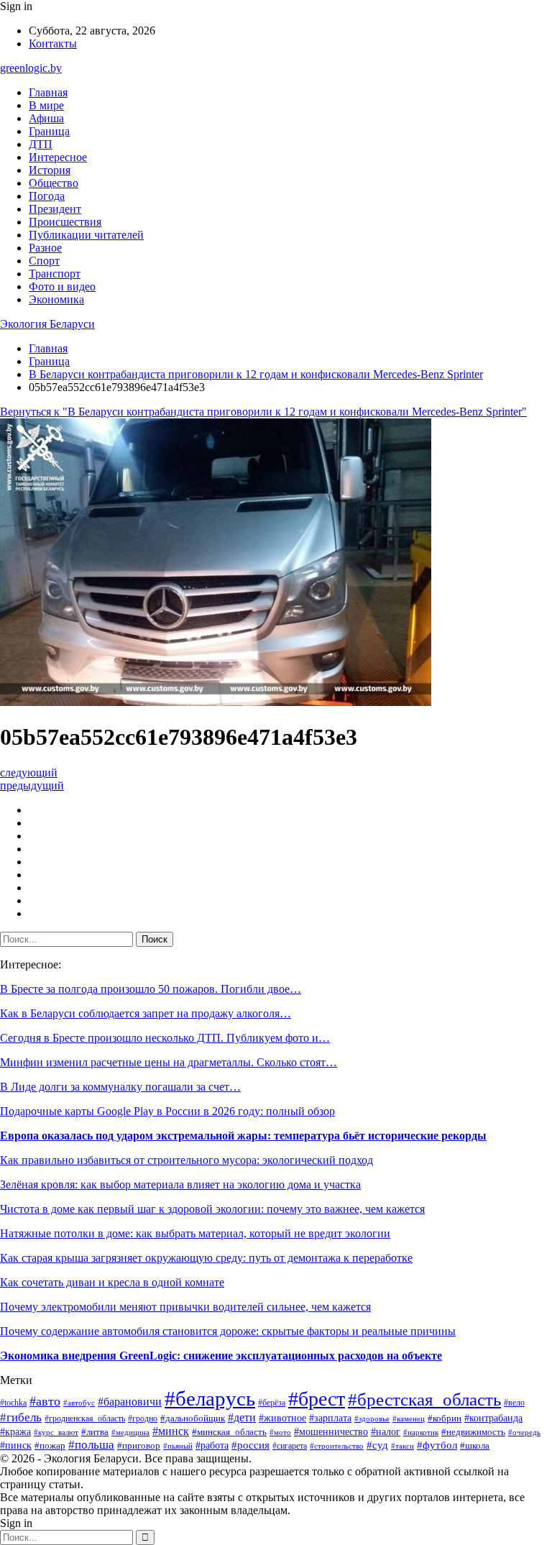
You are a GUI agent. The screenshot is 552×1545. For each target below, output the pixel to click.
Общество (53, 183)
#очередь (524, 1432)
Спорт (44, 261)
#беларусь (210, 1398)
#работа (212, 1445)
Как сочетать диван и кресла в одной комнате (112, 1282)
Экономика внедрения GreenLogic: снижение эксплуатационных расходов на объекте (221, 1355)
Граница (49, 131)
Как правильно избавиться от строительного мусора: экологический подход (186, 1160)
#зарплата (330, 1417)
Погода (47, 196)
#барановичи (130, 1401)
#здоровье (372, 1418)
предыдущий (32, 785)
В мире (46, 105)
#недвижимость (473, 1431)
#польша (91, 1445)
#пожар (49, 1445)
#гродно (142, 1418)
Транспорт (54, 273)
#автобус (79, 1402)
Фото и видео (62, 286)
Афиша (46, 118)
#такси (402, 1445)
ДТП (40, 144)
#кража (15, 1431)
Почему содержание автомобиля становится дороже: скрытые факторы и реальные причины (228, 1331)
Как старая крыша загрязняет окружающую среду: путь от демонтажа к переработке (206, 1258)
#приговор (138, 1446)
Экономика (56, 299)
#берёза (271, 1403)
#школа (474, 1446)
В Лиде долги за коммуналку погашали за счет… (120, 1087)
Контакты (53, 43)
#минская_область (229, 1431)
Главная (48, 92)
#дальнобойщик (192, 1418)
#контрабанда (493, 1417)
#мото (280, 1432)
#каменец (408, 1418)
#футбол (437, 1445)
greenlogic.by (31, 68)
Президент (55, 209)
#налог (385, 1431)
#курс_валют (56, 1432)
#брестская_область (424, 1399)
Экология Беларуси (47, 324)
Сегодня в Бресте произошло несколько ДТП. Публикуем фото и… (165, 1038)
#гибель (21, 1417)
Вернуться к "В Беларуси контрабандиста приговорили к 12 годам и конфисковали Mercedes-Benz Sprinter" (263, 411)
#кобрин (444, 1418)
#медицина (130, 1432)
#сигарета (289, 1446)
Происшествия (65, 222)
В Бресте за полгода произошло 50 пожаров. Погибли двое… (150, 989)
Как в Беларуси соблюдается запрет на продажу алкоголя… (145, 1013)
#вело (514, 1403)
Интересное (58, 157)
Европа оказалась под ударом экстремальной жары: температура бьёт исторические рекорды (243, 1135)
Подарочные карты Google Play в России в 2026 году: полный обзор (167, 1111)
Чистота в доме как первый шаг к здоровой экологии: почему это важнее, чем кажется (212, 1209)
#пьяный (178, 1445)
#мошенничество (331, 1431)
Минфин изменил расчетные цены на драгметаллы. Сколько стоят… (168, 1062)
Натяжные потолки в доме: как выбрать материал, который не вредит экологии (195, 1233)
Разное (45, 248)
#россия (250, 1445)
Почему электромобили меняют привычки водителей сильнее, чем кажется (185, 1307)
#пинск (16, 1445)
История (49, 170)
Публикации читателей (86, 235)
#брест (316, 1399)
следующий (29, 772)
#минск (170, 1431)
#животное (282, 1418)
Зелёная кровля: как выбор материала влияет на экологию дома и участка (180, 1184)
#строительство (337, 1445)
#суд (377, 1445)
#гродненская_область (85, 1418)
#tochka (13, 1403)
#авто (44, 1401)
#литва (95, 1431)
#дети (242, 1417)
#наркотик (420, 1432)
